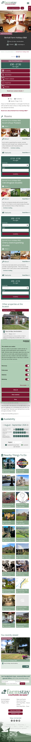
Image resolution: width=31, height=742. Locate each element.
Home (2, 51)
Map (10, 98)
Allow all (15, 389)
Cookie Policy (8, 726)
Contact (21, 726)
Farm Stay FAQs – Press (23, 706)
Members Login (15, 713)
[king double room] (6, 192)
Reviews (7, 87)
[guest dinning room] (25, 255)
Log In (27, 726)
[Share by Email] (19, 56)
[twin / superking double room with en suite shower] (6, 255)
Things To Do (5, 703)
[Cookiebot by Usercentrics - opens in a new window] (23, 341)
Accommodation (10, 51)
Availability (19, 98)
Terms (15, 726)
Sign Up (22, 683)
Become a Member (15, 710)
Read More (25, 139)
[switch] (27, 370)
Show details (23, 385)
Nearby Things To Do (16, 101)
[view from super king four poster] (25, 132)
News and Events (21, 699)
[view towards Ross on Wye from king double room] (25, 192)
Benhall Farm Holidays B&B (9, 660)
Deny (15, 399)
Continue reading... (15, 148)
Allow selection (15, 394)
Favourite (7, 95)
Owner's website (9, 79)
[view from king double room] (15, 192)
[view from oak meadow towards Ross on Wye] (15, 255)
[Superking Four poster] (15, 21)
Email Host (8, 83)
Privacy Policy (21, 724)
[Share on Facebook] (17, 56)
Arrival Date (4, 163)
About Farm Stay (21, 701)
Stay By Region (5, 701)
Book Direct (8, 75)
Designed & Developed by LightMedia (18, 728)
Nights (3, 168)
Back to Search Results (13, 8)
